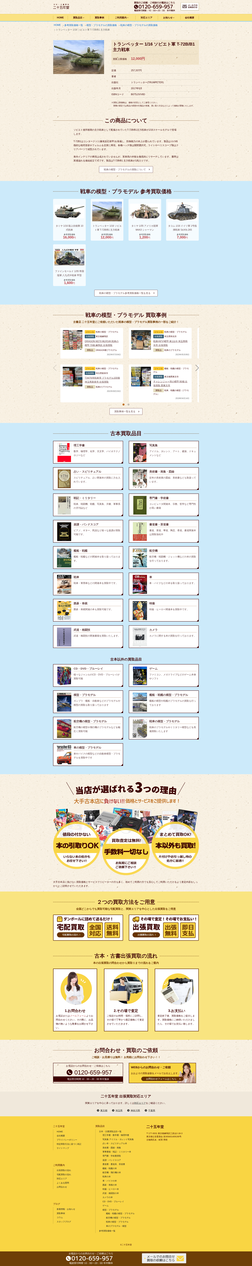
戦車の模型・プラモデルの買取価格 (139, 25)
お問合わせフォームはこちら (161, 1079)
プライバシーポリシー (67, 1140)
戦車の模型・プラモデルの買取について (125, 169)
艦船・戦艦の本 (110, 1168)
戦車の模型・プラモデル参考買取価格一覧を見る (124, 293)
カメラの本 (108, 1197)
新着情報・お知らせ (66, 1209)
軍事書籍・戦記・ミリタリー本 (117, 1152)
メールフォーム (78, 1016)
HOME (60, 17)
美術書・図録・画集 (112, 1147)
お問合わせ (62, 1187)
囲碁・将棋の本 (110, 1185)
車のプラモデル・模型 (116, 1226)
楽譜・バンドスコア (112, 1160)
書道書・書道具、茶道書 (114, 1164)
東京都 (103, 1110)
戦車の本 (107, 1176)
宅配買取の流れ (64, 1174)
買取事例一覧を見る (124, 411)
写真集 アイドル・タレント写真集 (118, 1139)
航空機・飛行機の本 (112, 1172)
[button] (124, 405)
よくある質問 (63, 1183)
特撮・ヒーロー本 (111, 1189)
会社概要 (189, 17)
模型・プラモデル (111, 1210)
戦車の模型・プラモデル (117, 1222)
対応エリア (146, 17)
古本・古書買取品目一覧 (110, 1131)
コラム (60, 1217)
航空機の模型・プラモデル (118, 1218)
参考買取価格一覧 (73, 25)
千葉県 (151, 1110)
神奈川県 (135, 1110)
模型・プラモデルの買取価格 (101, 25)
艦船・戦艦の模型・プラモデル (120, 1213)
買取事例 (99, 17)
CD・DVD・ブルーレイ (113, 1201)
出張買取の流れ (64, 1170)
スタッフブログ (64, 1221)
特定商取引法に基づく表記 (69, 1144)
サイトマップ (63, 1148)
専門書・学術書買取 (112, 1156)
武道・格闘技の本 (111, 1193)
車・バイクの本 (110, 1181)
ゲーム (106, 1205)
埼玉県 (119, 1110)
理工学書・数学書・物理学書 (116, 1135)
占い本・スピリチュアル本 (115, 1143)
